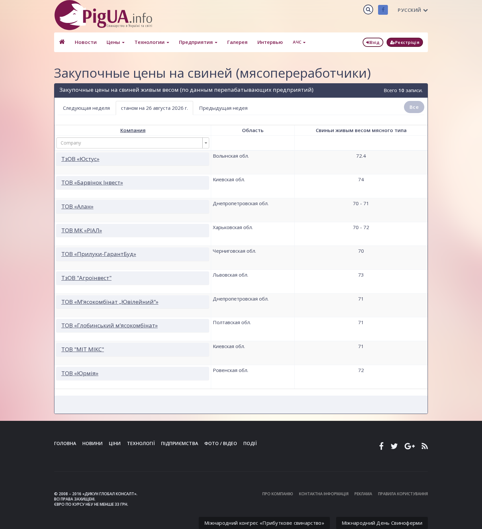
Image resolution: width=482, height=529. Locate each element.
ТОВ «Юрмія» (79, 373)
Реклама (363, 494)
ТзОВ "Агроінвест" (86, 278)
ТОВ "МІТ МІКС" (82, 349)
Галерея (237, 42)
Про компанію (277, 494)
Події (250, 443)
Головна (65, 443)
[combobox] (132, 142)
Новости (86, 42)
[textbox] (131, 143)
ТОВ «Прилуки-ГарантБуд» (98, 254)
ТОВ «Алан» (77, 206)
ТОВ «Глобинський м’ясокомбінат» (109, 325)
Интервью (270, 42)
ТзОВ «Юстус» (80, 159)
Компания (133, 130)
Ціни (115, 443)
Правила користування (403, 494)
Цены (114, 42)
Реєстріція (407, 42)
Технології (141, 443)
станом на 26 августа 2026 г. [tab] (154, 108)
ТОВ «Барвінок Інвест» (92, 182)
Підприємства (179, 443)
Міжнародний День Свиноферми (382, 522)
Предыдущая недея (223, 108)
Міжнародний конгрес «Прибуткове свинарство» (264, 522)
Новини (92, 443)
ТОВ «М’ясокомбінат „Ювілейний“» (109, 301)
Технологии (150, 42)
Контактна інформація (324, 494)
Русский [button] (409, 10)
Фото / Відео (220, 443)
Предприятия (196, 42)
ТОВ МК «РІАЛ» (81, 230)
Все (414, 107)
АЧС (297, 42)
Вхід (374, 42)
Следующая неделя (86, 108)
